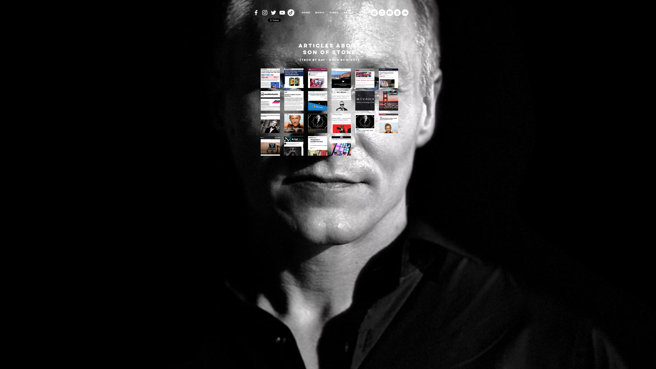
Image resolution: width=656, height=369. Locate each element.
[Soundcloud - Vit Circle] (405, 12)
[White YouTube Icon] (282, 12)
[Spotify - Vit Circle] (374, 12)
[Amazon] (397, 12)
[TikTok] (291, 12)
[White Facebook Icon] (256, 12)
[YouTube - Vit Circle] (389, 12)
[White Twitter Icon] (273, 12)
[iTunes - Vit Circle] (382, 12)
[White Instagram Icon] (264, 12)
